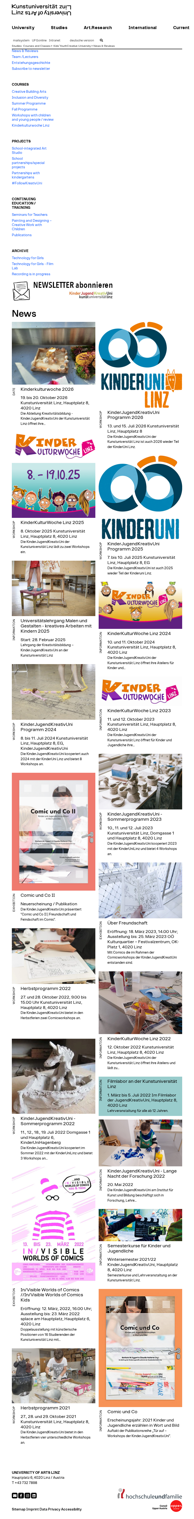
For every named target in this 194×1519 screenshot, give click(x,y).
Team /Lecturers (25, 57)
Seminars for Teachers (30, 215)
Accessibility (71, 1509)
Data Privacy (50, 1509)
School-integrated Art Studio (29, 151)
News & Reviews (104, 45)
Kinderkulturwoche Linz (30, 125)
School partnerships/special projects (28, 163)
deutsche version (82, 40)
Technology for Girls (28, 258)
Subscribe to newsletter (31, 69)
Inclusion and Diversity (30, 97)
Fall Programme (24, 109)
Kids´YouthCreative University (72, 45)
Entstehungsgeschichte (31, 63)
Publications (22, 235)
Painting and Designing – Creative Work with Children (32, 225)
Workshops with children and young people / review (33, 117)
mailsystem (21, 40)
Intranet (54, 40)
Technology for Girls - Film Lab (32, 266)
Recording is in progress (31, 274)
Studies (17, 45)
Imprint (32, 1509)
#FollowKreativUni (27, 183)
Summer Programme (29, 103)
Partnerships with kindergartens (26, 175)
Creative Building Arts (29, 91)
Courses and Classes (36, 45)
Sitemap (19, 1509)
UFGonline (39, 40)
